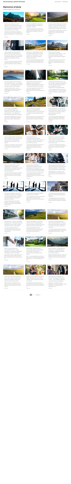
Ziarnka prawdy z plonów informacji (14, 1)
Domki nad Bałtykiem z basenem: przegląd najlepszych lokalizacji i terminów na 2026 (34, 25)
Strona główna (65, 1)
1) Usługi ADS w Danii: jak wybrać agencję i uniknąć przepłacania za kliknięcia (56, 195)
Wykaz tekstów (58, 1)
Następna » (38, 294)
